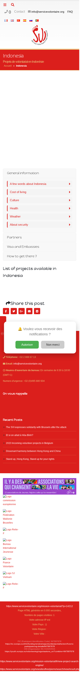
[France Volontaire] (39, 562)
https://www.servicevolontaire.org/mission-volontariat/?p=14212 (39, 606)
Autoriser (27, 344)
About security (19, 224)
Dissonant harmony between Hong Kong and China (33, 451)
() (9, 12)
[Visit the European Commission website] (39, 500)
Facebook (6, 311)
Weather (15, 216)
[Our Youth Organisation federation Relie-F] (39, 531)
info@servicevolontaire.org (47, 11)
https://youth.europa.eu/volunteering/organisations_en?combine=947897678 (39, 651)
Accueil (8, 65)
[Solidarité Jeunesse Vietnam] (39, 575)
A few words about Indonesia (28, 183)
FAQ (70, 11)
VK (37, 311)
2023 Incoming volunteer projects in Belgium (29, 443)
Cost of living (18, 192)
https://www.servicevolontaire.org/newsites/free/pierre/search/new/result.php (40, 669)
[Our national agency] (39, 546)
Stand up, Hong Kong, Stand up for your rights (30, 459)
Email (29, 311)
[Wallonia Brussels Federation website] (39, 517)
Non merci (52, 344)
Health (14, 208)
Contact (19, 11)
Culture (14, 200)
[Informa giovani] (39, 586)
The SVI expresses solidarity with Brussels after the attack (36, 427)
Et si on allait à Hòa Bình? (19, 435)
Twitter (14, 311)
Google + (21, 311)
